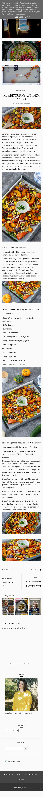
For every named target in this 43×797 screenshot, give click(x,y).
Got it (27, 17)
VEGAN (24, 91)
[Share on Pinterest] (40, 570)
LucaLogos (26, 788)
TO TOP (38, 788)
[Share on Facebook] (35, 570)
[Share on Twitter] (38, 570)
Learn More (18, 17)
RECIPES (18, 91)
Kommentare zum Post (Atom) (21, 664)
